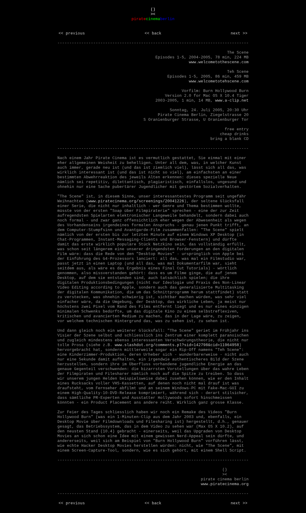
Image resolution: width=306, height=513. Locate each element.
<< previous (72, 33)
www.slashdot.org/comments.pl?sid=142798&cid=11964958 (177, 345)
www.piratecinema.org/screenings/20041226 (136, 201)
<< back (153, 33)
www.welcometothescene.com (219, 62)
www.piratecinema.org (225, 484)
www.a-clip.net (232, 100)
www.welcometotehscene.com (219, 81)
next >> (239, 33)
